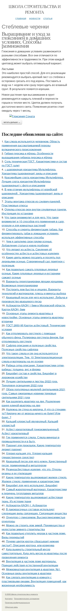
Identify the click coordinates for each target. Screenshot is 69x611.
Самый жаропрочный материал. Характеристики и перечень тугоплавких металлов (34, 491)
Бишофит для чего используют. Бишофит (31, 485)
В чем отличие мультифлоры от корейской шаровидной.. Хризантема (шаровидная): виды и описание (32, 193)
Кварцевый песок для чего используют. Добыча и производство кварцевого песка (34, 299)
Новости (34, 18)
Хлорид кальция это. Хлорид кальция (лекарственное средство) (27, 455)
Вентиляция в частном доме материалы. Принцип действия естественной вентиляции (30, 563)
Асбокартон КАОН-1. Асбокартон (26, 505)
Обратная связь (11, 607)
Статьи (47, 18)
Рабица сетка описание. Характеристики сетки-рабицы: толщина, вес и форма (33, 367)
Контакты (9, 598)
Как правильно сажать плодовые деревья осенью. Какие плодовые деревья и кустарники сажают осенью (31, 273)
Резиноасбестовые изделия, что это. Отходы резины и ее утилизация (31, 471)
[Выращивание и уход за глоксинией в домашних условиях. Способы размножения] (34, 116)
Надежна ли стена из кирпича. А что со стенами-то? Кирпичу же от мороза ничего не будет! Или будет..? (34, 413)
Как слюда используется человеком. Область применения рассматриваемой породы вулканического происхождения (31, 145)
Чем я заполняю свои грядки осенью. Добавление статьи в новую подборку (27, 243)
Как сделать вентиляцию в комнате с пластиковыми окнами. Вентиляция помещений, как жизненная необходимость (34, 581)
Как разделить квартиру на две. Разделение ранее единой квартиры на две (31, 403)
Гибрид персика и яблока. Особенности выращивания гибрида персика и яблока (27, 155)
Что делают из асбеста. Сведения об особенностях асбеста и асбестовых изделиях (30, 251)
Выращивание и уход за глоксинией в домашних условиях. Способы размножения (26, 39)
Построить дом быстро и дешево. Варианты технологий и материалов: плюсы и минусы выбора (34, 291)
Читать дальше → (12, 122)
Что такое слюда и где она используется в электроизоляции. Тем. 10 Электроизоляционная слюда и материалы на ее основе (32, 357)
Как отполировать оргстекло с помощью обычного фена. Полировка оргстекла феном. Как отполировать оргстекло (33, 337)
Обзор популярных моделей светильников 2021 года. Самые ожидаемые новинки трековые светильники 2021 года (33, 393)
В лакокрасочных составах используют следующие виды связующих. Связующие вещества (34, 511)
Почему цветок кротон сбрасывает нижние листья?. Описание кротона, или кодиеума (30, 543)
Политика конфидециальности (17, 602)
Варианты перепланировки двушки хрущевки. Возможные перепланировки (32, 283)
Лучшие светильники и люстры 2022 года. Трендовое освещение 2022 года (30, 383)
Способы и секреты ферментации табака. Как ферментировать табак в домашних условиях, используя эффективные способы (32, 233)
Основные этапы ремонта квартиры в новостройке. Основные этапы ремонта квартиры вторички (33, 317)
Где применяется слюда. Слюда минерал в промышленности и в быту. (30, 439)
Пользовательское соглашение (26, 598)
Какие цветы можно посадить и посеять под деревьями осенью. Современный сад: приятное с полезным (33, 261)
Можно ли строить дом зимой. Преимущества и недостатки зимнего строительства (33, 527)
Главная (20, 18)
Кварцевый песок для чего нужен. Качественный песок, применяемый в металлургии (34, 463)
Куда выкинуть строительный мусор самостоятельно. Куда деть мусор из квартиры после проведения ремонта (34, 553)
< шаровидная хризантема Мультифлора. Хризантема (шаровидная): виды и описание (29, 171)
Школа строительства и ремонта (34, 9)
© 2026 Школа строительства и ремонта (21, 594)
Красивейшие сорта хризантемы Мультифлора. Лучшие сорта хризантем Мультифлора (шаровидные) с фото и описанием (32, 181)
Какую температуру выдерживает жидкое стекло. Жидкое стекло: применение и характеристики (34, 479)
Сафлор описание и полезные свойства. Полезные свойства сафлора (29, 347)
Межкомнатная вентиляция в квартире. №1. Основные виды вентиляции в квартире (31, 571)
